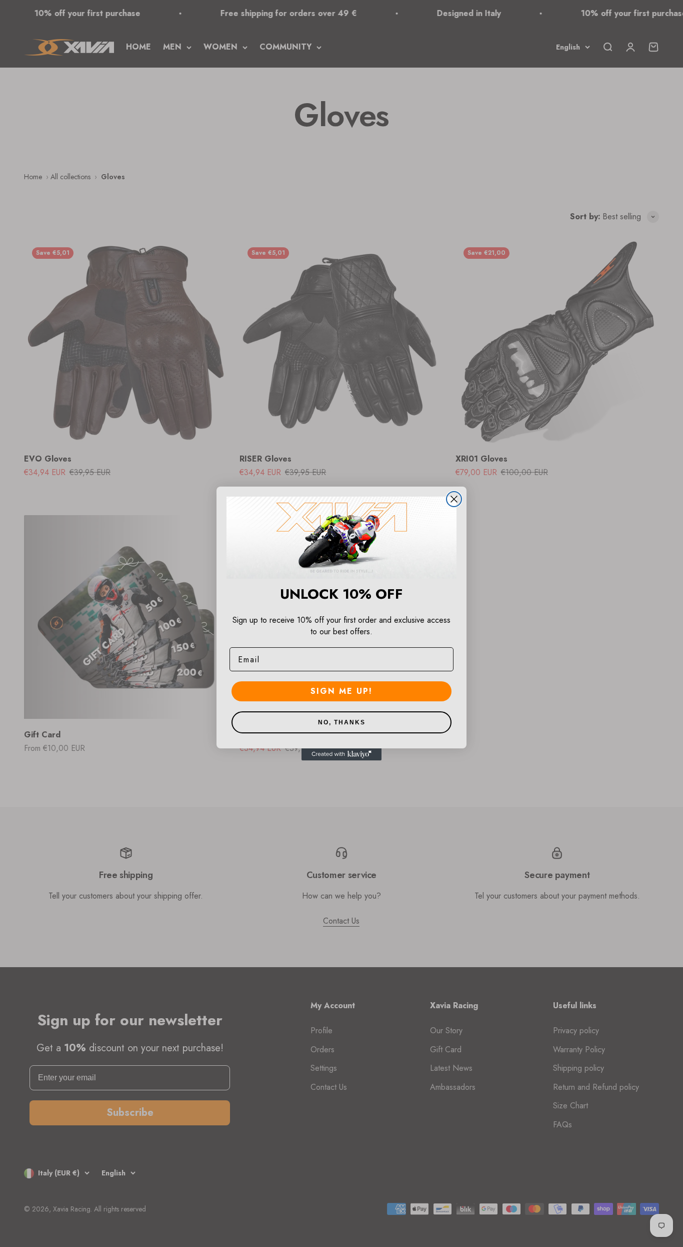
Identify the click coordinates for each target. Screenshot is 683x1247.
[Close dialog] (454, 499)
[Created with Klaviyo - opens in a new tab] (342, 754)
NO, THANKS (342, 722)
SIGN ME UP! (341, 691)
